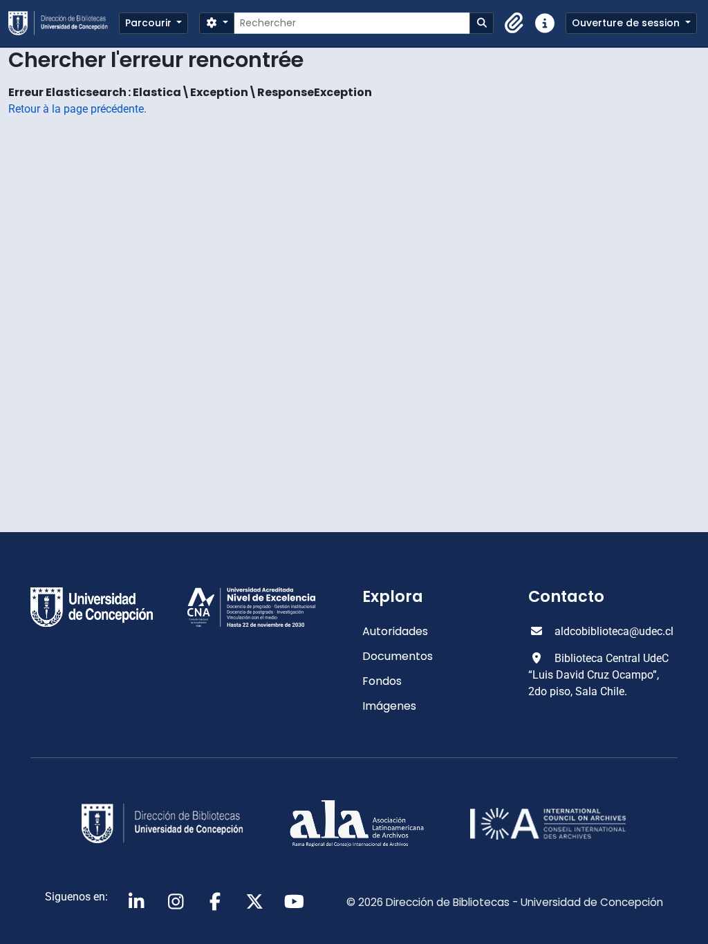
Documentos (397, 656)
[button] (514, 23)
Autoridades (395, 631)
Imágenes (389, 706)
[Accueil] (63, 23)
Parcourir (149, 23)
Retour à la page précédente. (77, 108)
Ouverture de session (627, 23)
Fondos (382, 681)
